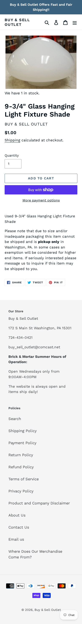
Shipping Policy (22, 430)
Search (14, 418)
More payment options (41, 200)
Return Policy (20, 455)
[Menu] (74, 22)
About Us (16, 515)
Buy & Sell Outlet (17, 22)
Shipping (12, 140)
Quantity (12, 155)
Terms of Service (23, 479)
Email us (16, 539)
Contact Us (18, 527)
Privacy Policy (20, 491)
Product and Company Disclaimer (39, 503)
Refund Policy (21, 467)
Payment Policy (22, 443)
